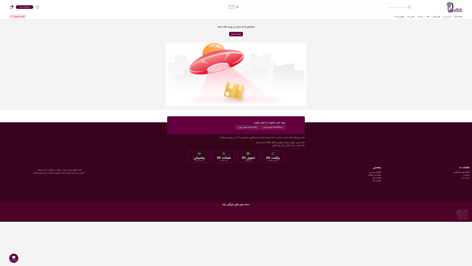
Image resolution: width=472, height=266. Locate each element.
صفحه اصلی (236, 34)
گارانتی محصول (19, 16)
